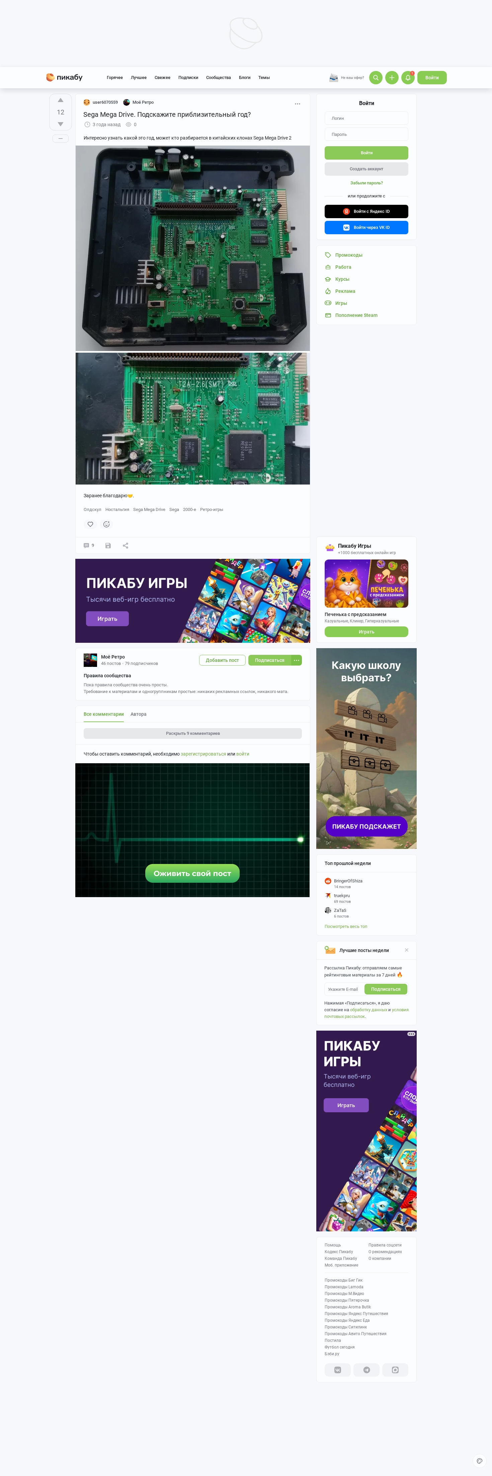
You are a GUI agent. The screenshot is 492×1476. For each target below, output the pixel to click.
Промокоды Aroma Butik (348, 1307)
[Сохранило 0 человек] (108, 545)
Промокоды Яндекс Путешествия (356, 1313)
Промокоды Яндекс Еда (347, 1320)
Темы (264, 77)
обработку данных (368, 1009)
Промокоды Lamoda (344, 1287)
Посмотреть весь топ (346, 926)
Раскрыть (193, 733)
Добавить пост (222, 660)
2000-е (189, 509)
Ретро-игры (211, 509)
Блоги (244, 77)
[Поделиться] (125, 545)
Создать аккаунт (366, 168)
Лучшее (139, 77)
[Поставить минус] (61, 124)
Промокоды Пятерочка (347, 1300)
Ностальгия (117, 509)
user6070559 (105, 102)
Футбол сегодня (340, 1347)
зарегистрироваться (203, 754)
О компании (379, 1258)
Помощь (333, 1245)
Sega (174, 509)
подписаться (386, 989)
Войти (432, 77)
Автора (139, 714)
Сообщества (218, 77)
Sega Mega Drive (149, 509)
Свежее (162, 77)
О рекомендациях (385, 1251)
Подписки (188, 77)
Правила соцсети (385, 1245)
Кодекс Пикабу (339, 1251)
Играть (367, 631)
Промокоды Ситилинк (346, 1327)
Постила (333, 1340)
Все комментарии (104, 714)
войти (242, 754)
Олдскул (92, 509)
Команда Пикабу (341, 1258)
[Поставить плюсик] (61, 100)
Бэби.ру (332, 1354)
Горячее (115, 77)
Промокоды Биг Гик (343, 1280)
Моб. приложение (341, 1265)
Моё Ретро (113, 657)
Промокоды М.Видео (344, 1293)
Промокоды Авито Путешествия (356, 1333)
